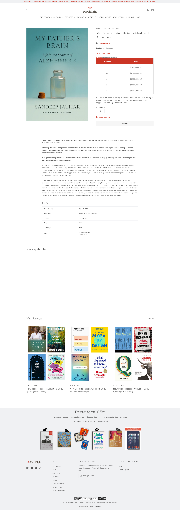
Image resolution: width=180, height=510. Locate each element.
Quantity (100, 107)
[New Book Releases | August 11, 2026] (90, 354)
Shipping (99, 57)
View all (151, 318)
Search (120, 466)
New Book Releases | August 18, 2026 (44, 389)
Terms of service (95, 506)
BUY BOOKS (45, 17)
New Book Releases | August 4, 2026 (131, 389)
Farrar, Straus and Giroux (108, 29)
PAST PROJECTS (104, 17)
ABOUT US (92, 17)
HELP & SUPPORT (133, 17)
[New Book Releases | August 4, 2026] (133, 354)
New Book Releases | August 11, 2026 (88, 389)
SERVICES (69, 17)
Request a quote (103, 117)
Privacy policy (83, 506)
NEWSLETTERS (118, 17)
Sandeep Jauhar (104, 43)
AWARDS (80, 17)
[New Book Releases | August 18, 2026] (46, 354)
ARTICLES (57, 17)
